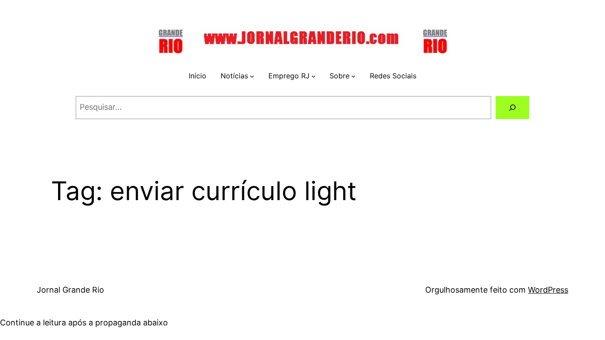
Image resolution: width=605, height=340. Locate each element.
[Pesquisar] (512, 107)
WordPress (548, 289)
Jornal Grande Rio (70, 289)
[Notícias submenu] (252, 76)
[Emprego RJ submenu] (313, 76)
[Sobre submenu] (353, 76)
